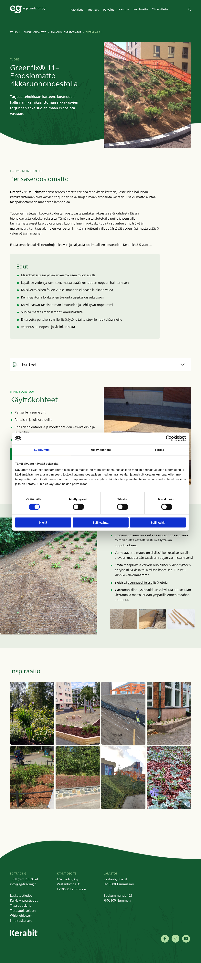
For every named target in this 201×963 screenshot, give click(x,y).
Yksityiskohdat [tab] (100, 449)
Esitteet (29, 364)
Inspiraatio (140, 9)
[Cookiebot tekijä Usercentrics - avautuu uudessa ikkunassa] (169, 438)
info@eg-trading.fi (23, 884)
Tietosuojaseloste (23, 910)
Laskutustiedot (21, 895)
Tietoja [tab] (159, 449)
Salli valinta (100, 522)
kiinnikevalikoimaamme (132, 575)
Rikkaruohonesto (35, 32)
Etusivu (15, 32)
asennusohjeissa (140, 582)
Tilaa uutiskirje (20, 905)
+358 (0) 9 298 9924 (24, 879)
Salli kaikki (158, 522)
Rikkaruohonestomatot (66, 32)
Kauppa (124, 9)
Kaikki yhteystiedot (24, 900)
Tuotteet (93, 9)
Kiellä (43, 522)
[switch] (78, 507)
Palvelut (108, 9)
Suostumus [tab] (42, 449)
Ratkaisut (76, 9)
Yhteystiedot (160, 9)
